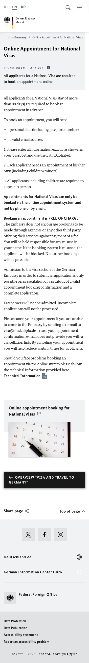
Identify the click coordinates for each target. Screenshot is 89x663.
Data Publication (15, 628)
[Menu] (79, 7)
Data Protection (15, 621)
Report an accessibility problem (26, 642)
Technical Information (22, 375)
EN (14, 7)
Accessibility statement (21, 635)
